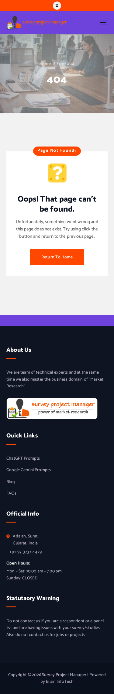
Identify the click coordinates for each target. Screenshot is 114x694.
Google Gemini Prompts (28, 470)
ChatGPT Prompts (23, 458)
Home (45, 63)
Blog (10, 482)
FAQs (11, 493)
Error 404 (65, 63)
